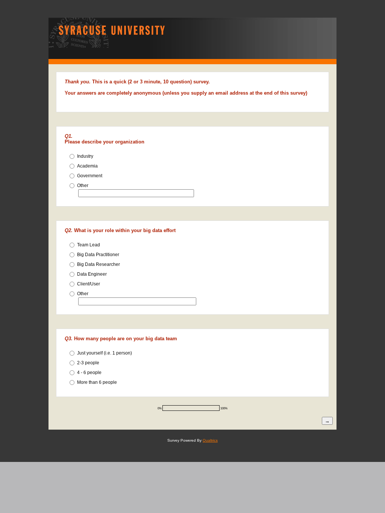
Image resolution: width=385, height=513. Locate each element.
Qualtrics (210, 440)
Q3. (69, 338)
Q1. (69, 136)
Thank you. (78, 81)
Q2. (69, 230)
